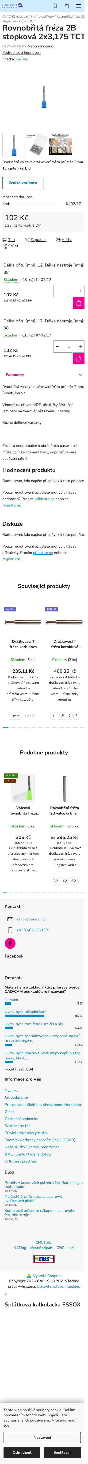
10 (75, 727)
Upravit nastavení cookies (58, 1286)
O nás (9, 1111)
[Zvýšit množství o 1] (80, 291)
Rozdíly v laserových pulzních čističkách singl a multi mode (44, 1185)
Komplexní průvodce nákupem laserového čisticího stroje (40, 1213)
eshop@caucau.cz (31, 919)
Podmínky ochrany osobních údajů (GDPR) (40, 1140)
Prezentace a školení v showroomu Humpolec (43, 1104)
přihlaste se (44, 499)
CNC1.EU (43, 1242)
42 (64, 881)
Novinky (11, 1090)
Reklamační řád (18, 1125)
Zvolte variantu (23, 182)
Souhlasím (63, 1452)
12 (72, 892)
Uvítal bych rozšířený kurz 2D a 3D (34, 1024)
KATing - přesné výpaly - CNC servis (45, 1247)
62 (73, 881)
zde (6, 1425)
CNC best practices (21, 1161)
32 (56, 881)
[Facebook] (10, 943)
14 (83, 892)
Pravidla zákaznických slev (26, 1133)
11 (82, 727)
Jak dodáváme (16, 1097)
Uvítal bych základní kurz (25, 1011)
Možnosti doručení (17, 197)
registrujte (11, 505)
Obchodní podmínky (21, 1118)
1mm (15, 715)
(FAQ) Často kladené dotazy (28, 1154)
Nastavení (42, 1437)
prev (5, 633)
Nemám (11, 999)
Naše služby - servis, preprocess (32, 1147)
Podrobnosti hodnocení (21, 52)
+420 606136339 (32, 930)
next (83, 633)
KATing (22, 59)
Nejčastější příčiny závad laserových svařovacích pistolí (35, 1199)
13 (77, 892)
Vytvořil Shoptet (47, 1276)
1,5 (61, 715)
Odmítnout (22, 1452)
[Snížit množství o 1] (57, 291)
